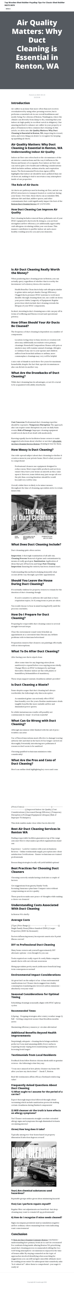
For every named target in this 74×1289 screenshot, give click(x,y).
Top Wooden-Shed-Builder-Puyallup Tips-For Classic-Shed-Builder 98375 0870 (35, 3)
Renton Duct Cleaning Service (24, 204)
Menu (7, 9)
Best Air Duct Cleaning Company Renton (30, 1240)
